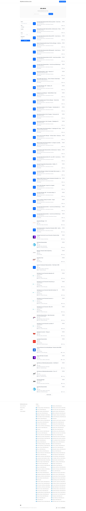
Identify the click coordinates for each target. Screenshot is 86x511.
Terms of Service (23, 405)
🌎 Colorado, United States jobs (41, 423)
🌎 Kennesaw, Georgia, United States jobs (58, 452)
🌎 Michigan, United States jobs (56, 463)
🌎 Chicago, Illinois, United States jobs (42, 422)
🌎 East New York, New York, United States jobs (58, 432)
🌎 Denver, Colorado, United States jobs (42, 431)
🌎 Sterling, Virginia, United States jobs (42, 494)
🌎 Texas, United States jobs (40, 497)
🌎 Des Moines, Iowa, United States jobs (58, 431)
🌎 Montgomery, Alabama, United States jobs (43, 468)
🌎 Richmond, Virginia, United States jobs (43, 481)
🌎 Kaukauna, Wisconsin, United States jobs (43, 452)
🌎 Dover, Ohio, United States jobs (41, 432)
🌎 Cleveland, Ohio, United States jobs (57, 422)
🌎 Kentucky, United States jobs (41, 454)
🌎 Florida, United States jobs (41, 440)
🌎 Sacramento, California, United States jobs (58, 481)
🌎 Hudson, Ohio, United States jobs (57, 447)
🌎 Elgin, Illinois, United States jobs (57, 434)
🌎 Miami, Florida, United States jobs (42, 463)
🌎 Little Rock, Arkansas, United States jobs (43, 456)
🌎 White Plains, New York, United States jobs (58, 501)
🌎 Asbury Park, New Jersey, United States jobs (58, 409)
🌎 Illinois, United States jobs (40, 449)
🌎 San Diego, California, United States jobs (58, 483)
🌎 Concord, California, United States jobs (58, 425)
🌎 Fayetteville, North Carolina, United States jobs (58, 438)
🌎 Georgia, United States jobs (41, 441)
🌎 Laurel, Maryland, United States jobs (57, 454)
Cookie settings (22, 411)
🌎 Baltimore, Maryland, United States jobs (58, 413)
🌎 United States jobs (39, 499)
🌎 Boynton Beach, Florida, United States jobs (43, 416)
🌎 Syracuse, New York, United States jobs (58, 494)
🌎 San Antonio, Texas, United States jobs (43, 483)
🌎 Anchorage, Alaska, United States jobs (43, 407)
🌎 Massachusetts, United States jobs (57, 459)
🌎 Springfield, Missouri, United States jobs (43, 492)
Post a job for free (62, 1)
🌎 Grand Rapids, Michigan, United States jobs (43, 443)
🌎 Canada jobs (54, 418)
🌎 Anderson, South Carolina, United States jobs (58, 407)
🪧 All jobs (37, 405)
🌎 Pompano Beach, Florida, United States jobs (58, 476)
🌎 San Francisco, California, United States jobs (43, 485)
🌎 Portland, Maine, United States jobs (42, 477)
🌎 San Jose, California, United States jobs (58, 485)
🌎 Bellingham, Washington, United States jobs (43, 414)
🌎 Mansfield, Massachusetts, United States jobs (43, 459)
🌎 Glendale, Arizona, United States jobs (58, 441)
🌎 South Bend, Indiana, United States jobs (58, 488)
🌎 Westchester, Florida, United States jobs (43, 501)
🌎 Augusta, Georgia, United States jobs (57, 411)
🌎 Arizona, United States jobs (41, 409)
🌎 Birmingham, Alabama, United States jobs (58, 414)
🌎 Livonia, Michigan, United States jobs (58, 456)
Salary (22, 32)
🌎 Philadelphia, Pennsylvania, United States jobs (43, 474)
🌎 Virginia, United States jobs (56, 499)
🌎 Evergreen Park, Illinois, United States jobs (58, 436)
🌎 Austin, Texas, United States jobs (42, 413)
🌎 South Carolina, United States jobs (42, 490)
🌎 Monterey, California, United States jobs (58, 467)
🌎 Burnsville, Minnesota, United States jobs (58, 416)
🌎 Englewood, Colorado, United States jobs (43, 436)
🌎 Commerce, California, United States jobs (43, 425)
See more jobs (49, 394)
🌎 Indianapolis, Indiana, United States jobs (58, 449)
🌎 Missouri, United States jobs (41, 467)
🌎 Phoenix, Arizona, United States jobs (57, 474)
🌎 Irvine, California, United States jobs (42, 450)
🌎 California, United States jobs (41, 418)
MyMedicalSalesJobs (26, 1)
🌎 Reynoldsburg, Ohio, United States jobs (58, 479)
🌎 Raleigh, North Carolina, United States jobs (58, 477)
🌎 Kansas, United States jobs (56, 450)
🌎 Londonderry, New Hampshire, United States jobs (43, 458)
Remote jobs (23, 36)
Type (21, 25)
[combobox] (25, 31)
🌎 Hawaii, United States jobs (56, 443)
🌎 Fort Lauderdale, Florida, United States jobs (58, 440)
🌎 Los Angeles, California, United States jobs (58, 458)
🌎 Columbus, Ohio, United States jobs (57, 423)
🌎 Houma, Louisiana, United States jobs (58, 445)
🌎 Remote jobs (38, 479)
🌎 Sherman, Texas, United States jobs (42, 488)
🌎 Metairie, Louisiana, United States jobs (58, 461)
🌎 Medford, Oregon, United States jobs (42, 461)
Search (22, 21)
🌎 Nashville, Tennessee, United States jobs (58, 468)
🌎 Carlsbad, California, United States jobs (43, 420)
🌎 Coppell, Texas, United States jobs (57, 427)
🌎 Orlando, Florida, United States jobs (42, 472)
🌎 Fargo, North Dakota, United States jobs (43, 438)
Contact (21, 409)
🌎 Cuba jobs (38, 429)
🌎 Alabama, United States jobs (56, 405)
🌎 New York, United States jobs (41, 470)
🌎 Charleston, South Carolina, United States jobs (58, 420)
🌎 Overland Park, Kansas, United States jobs (58, 472)
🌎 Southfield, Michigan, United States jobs (58, 490)
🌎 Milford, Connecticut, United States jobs (43, 465)
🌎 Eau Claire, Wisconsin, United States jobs (43, 434)
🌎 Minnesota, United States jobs (56, 465)
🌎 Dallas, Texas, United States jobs (57, 429)
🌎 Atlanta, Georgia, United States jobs (42, 411)
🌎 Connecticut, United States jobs (41, 427)
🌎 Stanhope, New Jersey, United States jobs (58, 492)
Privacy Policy (22, 407)
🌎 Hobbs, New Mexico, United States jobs (43, 445)
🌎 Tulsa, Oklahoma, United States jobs (57, 497)
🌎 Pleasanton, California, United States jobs (43, 476)
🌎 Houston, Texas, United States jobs (42, 447)
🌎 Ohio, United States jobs (55, 470)
